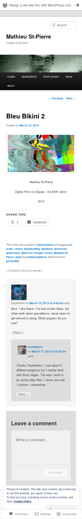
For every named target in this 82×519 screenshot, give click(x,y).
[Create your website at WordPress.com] (41, 5)
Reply (18, 332)
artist (9, 249)
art (70, 245)
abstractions (29, 76)
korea (49, 253)
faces (69, 76)
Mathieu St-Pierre (28, 36)
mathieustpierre (36, 257)
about (10, 85)
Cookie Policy (22, 501)
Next (71, 98)
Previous (55, 98)
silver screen (51, 76)
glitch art (27, 253)
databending (32, 249)
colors (18, 249)
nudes (11, 76)
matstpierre (35, 347)
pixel (18, 257)
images (39, 253)
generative (13, 253)
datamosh (60, 249)
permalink (12, 261)
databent (47, 249)
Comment (55, 473)
